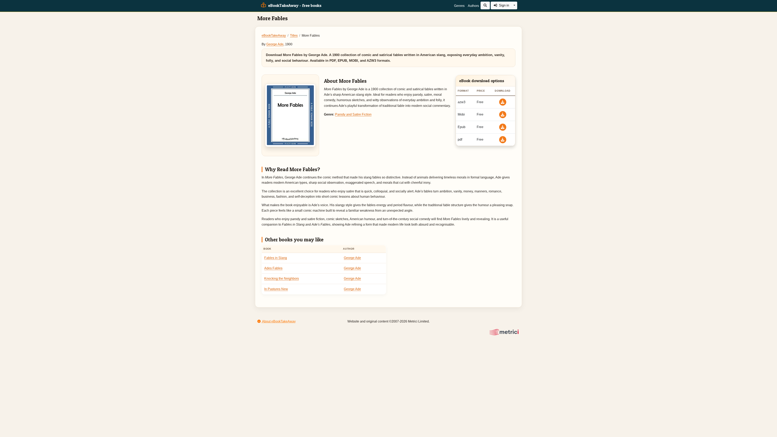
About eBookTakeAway (278, 321)
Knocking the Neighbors (281, 278)
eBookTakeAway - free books (294, 5)
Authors (473, 5)
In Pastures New (276, 289)
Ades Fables (273, 268)
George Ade (274, 44)
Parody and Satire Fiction (353, 114)
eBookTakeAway (274, 35)
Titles (294, 35)
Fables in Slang (275, 258)
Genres (459, 5)
